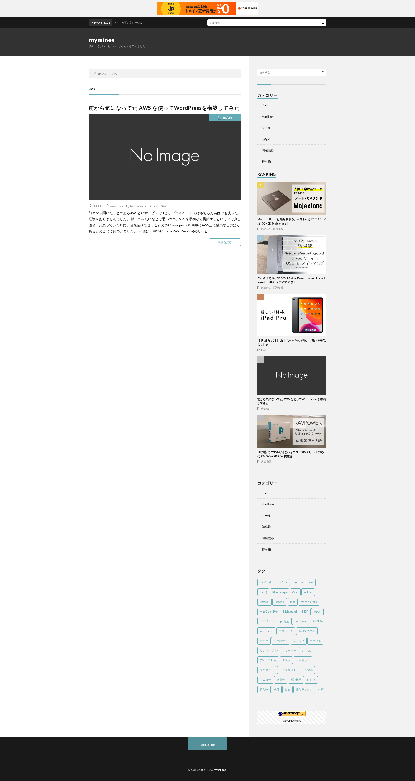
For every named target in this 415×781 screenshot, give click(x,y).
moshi (317, 611)
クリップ (298, 640)
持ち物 (266, 161)
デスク (286, 660)
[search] (323, 22)
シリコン (307, 650)
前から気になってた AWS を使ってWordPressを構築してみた (164, 108)
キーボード (281, 640)
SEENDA (317, 621)
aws (122, 205)
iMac (295, 592)
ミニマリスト (287, 670)
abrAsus (282, 582)
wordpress (141, 205)
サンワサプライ (269, 650)
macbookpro (309, 602)
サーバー (154, 205)
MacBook (268, 116)
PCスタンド (267, 621)
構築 (163, 205)
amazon (114, 205)
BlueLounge (279, 592)
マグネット (267, 670)
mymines (102, 40)
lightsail (130, 205)
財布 (321, 689)
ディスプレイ (268, 660)
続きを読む (225, 242)
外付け (311, 679)
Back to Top (208, 744)
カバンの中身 (306, 631)
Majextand (290, 611)
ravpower (301, 621)
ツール (266, 127)
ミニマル (307, 670)
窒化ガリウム (304, 689)
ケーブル (315, 640)
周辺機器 (268, 150)
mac (292, 602)
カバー (264, 640)
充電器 (280, 679)
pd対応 (284, 621)
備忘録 (227, 118)
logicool (280, 602)
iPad (265, 105)
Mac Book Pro (269, 611)
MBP (305, 611)
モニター (265, 679)
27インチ (266, 582)
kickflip (308, 592)
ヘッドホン (303, 660)
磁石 (287, 689)
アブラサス (286, 631)
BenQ (263, 592)
